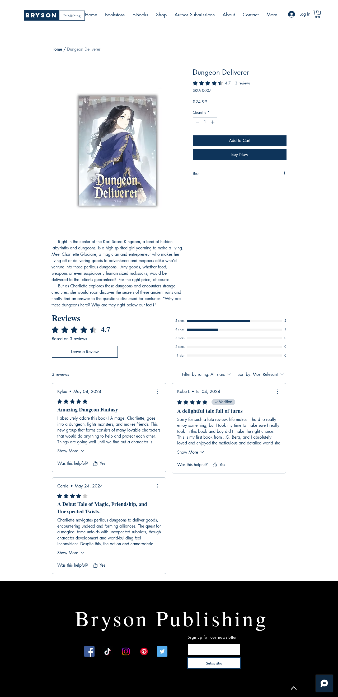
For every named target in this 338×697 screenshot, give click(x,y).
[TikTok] (107, 651)
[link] (222, 83)
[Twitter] (162, 651)
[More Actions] (157, 391)
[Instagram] (126, 651)
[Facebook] (89, 651)
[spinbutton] (205, 122)
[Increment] (213, 122)
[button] (317, 14)
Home (56, 49)
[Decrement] (197, 122)
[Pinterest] (144, 651)
